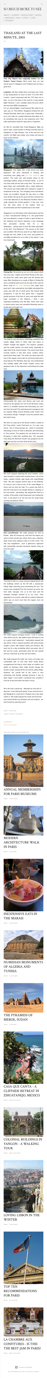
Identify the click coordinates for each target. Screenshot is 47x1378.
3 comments (13, 1300)
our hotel (23, 285)
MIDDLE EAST (27, 15)
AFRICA (38, 15)
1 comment (13, 851)
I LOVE (32, 18)
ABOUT (7, 15)
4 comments (13, 798)
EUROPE (15, 15)
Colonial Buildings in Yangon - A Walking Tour (23, 1144)
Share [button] (5, 710)
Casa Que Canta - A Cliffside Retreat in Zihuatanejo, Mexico (22, 1091)
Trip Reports (19, 714)
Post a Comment (10, 725)
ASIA (18, 18)
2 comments (13, 923)
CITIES (25, 18)
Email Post (12, 710)
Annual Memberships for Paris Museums (22, 791)
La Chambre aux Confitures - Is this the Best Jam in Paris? (22, 1344)
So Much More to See (23, 9)
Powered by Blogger (25, 1367)
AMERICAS (9, 18)
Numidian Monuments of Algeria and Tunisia (23, 966)
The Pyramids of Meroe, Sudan (18, 1017)
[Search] (42, 3)
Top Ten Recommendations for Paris (20, 1291)
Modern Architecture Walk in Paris (21, 842)
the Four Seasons (32, 175)
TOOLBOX (9, 21)
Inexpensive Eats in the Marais (20, 916)
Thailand (11, 714)
